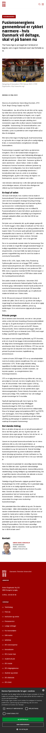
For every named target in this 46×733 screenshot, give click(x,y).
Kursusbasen (9, 649)
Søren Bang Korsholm (21, 543)
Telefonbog (9, 607)
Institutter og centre (12, 617)
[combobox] (43, 690)
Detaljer (21, 705)
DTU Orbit (8, 682)
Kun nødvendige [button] (23, 724)
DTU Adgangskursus (12, 668)
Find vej (7, 612)
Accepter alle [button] (23, 719)
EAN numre (8, 635)
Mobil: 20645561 (19, 547)
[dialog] (23, 710)
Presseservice (9, 621)
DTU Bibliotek (9, 678)
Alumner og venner (11, 673)
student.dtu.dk (10, 659)
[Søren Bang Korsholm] (6, 548)
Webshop (8, 640)
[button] (43, 4)
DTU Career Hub (10, 654)
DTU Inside (8, 663)
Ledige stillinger (10, 626)
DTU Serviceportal (11, 645)
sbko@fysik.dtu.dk (20, 549)
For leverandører (10, 631)
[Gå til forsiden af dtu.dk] (4, 4)
